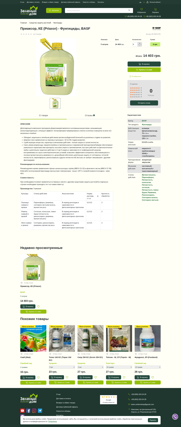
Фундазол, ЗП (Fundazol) (146, 357)
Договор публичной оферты (67, 407)
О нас (58, 394)
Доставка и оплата (63, 398)
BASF (144, 121)
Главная (23, 23)
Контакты (59, 415)
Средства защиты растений (40, 23)
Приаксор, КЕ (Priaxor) (30, 286)
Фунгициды (57, 23)
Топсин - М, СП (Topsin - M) (118, 357)
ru (144, 2)
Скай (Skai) (25, 357)
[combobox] (99, 10)
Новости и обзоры (63, 411)
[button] (178, 410)
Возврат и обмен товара (65, 403)
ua (140, 2)
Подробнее (52, 421)
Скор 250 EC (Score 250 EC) (90, 357)
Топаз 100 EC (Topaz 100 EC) (60, 358)
